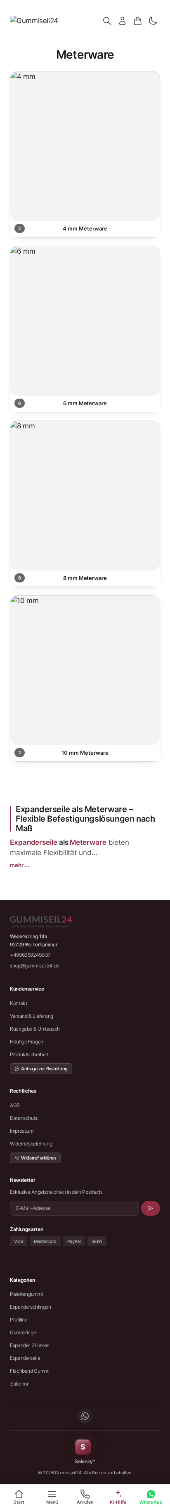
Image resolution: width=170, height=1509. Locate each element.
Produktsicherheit (29, 1054)
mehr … (19, 865)
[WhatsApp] (85, 1416)
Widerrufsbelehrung (31, 1144)
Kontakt (18, 1003)
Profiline (19, 1320)
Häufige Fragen (26, 1041)
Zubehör (19, 1384)
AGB (15, 1105)
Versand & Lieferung (31, 1016)
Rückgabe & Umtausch (35, 1029)
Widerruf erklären (38, 1158)
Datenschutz (24, 1118)
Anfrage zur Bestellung (44, 1069)
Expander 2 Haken (30, 1345)
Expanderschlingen (30, 1307)
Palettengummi (26, 1294)
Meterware (88, 842)
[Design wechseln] (153, 21)
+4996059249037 (30, 955)
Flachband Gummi (29, 1371)
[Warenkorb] (137, 21)
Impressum (21, 1131)
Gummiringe (23, 1332)
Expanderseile (33, 842)
